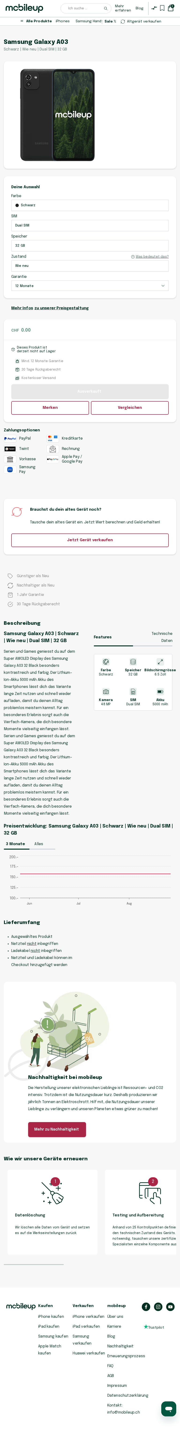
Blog (139, 8)
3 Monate (15, 844)
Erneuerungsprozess (126, 1356)
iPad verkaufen (86, 1327)
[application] (90, 882)
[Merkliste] (162, 8)
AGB (110, 1376)
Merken (50, 408)
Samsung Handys (90, 21)
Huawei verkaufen (89, 1353)
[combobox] (86, 8)
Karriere (114, 1327)
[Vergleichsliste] (154, 8)
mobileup (116, 1306)
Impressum (117, 1386)
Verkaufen (83, 1306)
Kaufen (45, 1306)
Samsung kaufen (53, 1336)
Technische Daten (162, 637)
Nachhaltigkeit (120, 1346)
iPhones (63, 21)
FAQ (110, 1366)
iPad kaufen (48, 1327)
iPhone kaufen (51, 1317)
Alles (38, 844)
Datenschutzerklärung (127, 1396)
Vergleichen (130, 408)
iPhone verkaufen (88, 1317)
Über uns (115, 1317)
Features (103, 637)
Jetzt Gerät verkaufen (90, 540)
